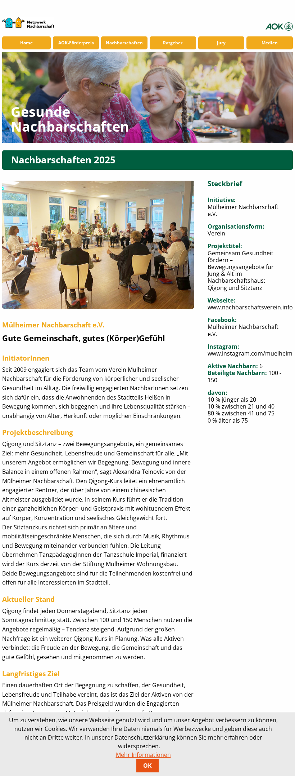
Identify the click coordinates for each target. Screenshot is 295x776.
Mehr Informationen (143, 755)
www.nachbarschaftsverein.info (250, 307)
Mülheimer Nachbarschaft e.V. (243, 330)
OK (147, 766)
